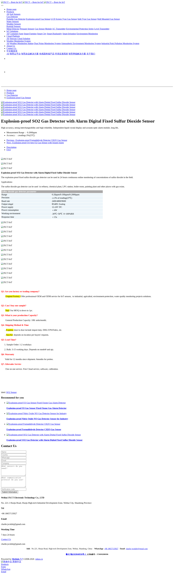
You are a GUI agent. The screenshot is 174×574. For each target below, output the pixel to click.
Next (35, 143)
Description (11, 147)
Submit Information (9, 492)
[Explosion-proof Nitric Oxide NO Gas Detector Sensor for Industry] (37, 413)
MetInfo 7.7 (17, 559)
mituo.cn (39, 559)
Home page (11, 9)
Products (10, 93)
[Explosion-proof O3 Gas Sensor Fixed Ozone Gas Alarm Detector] (36, 403)
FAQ (9, 150)
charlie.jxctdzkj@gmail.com (137, 549)
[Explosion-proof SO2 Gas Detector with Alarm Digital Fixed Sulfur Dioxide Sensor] (44, 435)
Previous (37, 140)
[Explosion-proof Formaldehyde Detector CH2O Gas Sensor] (33, 424)
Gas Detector (12, 95)
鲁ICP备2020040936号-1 (76, 554)
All (8, 14)
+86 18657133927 (111, 549)
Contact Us (6, 539)
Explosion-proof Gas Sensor (19, 98)
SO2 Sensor (11, 392)
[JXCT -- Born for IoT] (87, 2)
